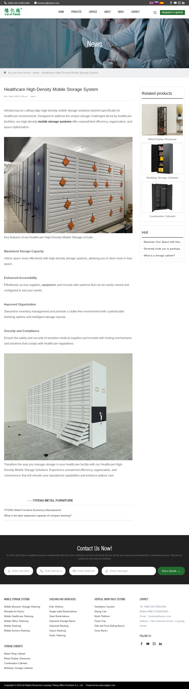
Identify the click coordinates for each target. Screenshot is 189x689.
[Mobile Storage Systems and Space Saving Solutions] (13, 11)
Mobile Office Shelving (16, 621)
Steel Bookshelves (59, 616)
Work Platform (102, 616)
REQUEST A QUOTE (172, 12)
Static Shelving (57, 635)
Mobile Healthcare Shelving (18, 616)
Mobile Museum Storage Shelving (22, 606)
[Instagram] (179, 3)
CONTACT (135, 12)
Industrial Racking (58, 625)
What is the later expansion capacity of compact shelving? (38, 515)
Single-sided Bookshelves (63, 611)
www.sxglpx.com (107, 685)
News (36, 72)
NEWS (121, 12)
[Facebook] (171, 3)
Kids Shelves (56, 606)
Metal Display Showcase (162, 139)
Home (27, 72)
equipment (49, 284)
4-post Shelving (57, 630)
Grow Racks (101, 630)
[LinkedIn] (183, 3)
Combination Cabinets (162, 216)
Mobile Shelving (12, 625)
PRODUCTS (76, 12)
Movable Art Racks (14, 611)
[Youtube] (175, 3)
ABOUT (107, 12)
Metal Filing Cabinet (14, 653)
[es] (162, 2)
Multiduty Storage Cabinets (162, 177)
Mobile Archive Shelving (17, 630)
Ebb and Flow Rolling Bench (109, 625)
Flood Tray (100, 621)
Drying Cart (100, 611)
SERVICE (93, 12)
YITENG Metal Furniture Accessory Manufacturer (32, 510)
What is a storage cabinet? (159, 255)
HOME (61, 12)
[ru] (156, 2)
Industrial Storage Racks (62, 621)
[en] (151, 2)
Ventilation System (104, 606)
